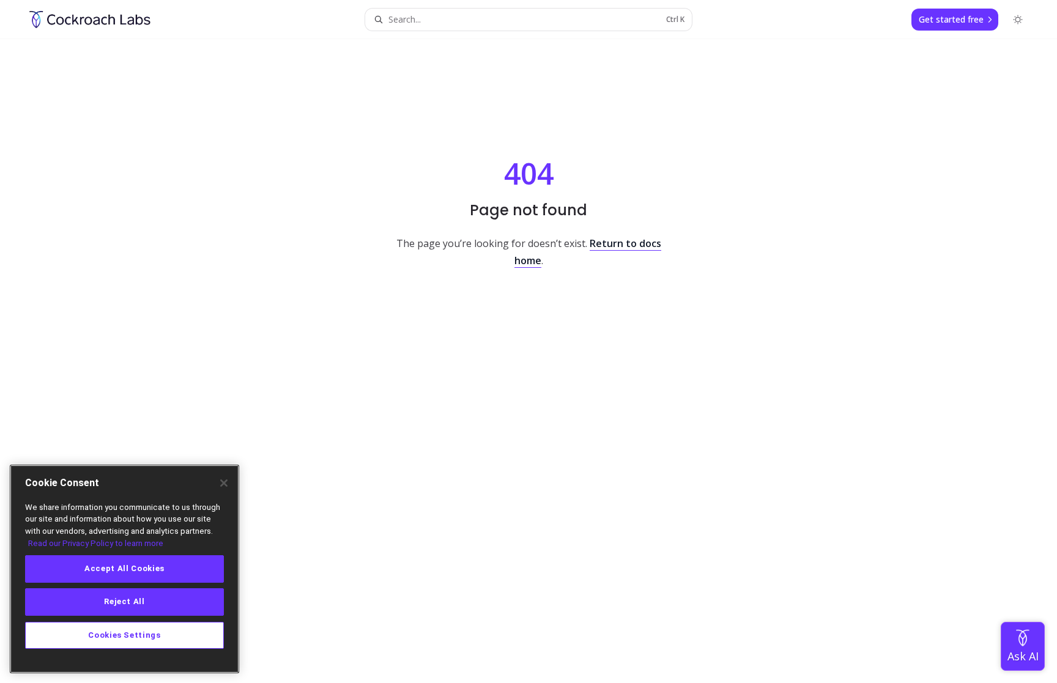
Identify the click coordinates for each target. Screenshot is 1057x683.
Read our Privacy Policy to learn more (95, 543)
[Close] (223, 483)
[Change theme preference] (1018, 19)
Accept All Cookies (124, 569)
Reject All (124, 602)
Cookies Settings (124, 635)
